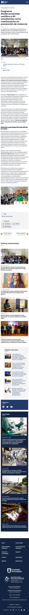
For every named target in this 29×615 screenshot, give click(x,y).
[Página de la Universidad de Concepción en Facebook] (16, 610)
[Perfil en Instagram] (13, 610)
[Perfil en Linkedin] (11, 610)
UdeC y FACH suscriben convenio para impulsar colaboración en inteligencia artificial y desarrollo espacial (18, 366)
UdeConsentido (9, 216)
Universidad (19, 543)
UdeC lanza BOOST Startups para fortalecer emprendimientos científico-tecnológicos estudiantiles (19, 382)
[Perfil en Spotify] (22, 610)
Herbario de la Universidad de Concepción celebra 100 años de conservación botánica (14, 526)
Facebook (7, 224)
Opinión (4, 561)
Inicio (3, 543)
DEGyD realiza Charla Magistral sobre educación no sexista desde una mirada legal (13, 317)
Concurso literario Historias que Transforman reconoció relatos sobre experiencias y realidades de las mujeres (14, 341)
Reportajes (19, 557)
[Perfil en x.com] (19, 610)
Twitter (17, 224)
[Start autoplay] (16, 203)
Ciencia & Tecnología (5, 552)
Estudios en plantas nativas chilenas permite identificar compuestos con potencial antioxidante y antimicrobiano (19, 392)
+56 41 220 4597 (16, 594)
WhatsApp (7, 226)
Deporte (18, 552)
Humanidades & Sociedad (8, 8)
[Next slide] (26, 203)
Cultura (4, 557)
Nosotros (12, 604)
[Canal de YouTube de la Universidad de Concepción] (24, 610)
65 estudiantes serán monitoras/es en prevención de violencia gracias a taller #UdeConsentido (13, 268)
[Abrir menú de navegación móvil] (27, 2)
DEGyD (3, 216)
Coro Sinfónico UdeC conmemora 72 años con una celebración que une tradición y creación (19, 374)
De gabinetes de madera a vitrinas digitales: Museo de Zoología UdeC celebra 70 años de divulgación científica (14, 472)
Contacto (17, 604)
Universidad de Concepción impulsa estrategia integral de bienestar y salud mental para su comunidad (19, 357)
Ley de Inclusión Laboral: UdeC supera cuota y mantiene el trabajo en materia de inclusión (14, 499)
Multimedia (19, 561)
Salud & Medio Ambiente (6, 547)
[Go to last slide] (23, 203)
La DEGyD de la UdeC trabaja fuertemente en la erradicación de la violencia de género (14, 293)
